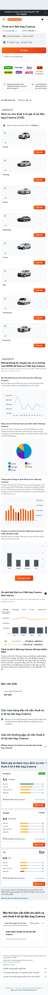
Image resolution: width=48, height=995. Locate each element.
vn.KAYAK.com (8, 988)
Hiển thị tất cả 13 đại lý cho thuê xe (14, 898)
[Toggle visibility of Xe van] (12, 469)
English (24, 14)
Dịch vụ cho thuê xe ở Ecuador (32, 988)
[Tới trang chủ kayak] (15, 19)
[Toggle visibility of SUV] (28, 463)
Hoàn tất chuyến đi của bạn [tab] (15, 923)
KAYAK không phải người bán (14, 968)
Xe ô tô (18, 988)
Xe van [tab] (31, 610)
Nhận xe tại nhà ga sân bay (13, 57)
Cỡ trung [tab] (15, 610)
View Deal (39, 152)
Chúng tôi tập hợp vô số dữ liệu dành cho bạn (21, 972)
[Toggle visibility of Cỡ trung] (12, 466)
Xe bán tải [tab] (42, 610)
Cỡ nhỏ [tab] (5, 610)
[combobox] (10, 31)
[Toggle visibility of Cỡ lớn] (28, 466)
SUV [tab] (24, 610)
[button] (45, 12)
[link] (24, 578)
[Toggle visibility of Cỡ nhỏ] (12, 463)
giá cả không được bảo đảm (11, 962)
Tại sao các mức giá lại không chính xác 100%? (21, 976)
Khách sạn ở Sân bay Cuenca (16, 939)
